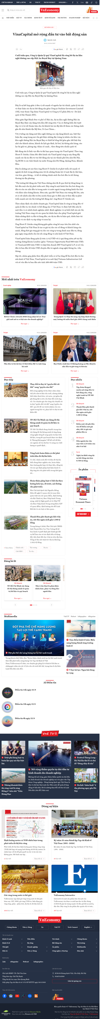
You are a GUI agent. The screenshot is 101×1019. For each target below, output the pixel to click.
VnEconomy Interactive (64, 895)
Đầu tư (19, 18)
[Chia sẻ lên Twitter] (70, 49)
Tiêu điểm (10, 18)
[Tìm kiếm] (8, 10)
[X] (77, 2)
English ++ (63, 2)
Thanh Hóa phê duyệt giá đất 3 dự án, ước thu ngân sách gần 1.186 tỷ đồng (45, 520)
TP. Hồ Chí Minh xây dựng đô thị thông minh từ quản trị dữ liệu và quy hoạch (44, 423)
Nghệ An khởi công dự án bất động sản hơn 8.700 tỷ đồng (85, 458)
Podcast (73, 616)
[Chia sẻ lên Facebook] (67, 49)
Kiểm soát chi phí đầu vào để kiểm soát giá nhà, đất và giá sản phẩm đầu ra (85, 428)
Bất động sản (88, 18)
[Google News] (96, 2)
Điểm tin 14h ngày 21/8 (25, 689)
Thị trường (62, 18)
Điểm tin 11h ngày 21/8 (25, 704)
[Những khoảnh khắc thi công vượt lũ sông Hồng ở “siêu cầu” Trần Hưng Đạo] (13, 775)
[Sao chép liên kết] (78, 49)
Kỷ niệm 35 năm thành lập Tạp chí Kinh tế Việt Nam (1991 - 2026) (73, 841)
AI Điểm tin (49, 682)
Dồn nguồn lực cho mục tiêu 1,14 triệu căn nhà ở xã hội (85, 443)
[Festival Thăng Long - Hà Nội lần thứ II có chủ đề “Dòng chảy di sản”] (86, 747)
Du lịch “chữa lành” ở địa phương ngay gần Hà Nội (85, 788)
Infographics (82, 616)
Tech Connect (49, 2)
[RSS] (36, 995)
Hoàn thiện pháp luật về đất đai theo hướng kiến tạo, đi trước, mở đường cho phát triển (46, 484)
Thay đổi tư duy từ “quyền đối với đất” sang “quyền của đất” (44, 385)
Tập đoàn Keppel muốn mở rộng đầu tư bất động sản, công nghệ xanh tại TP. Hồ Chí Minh (85, 392)
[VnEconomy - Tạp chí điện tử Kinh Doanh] (49, 919)
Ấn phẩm (83, 469)
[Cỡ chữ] (20, 49)
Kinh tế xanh (50, 18)
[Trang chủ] (3, 18)
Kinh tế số (38, 18)
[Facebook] (72, 2)
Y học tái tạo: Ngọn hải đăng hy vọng (80, 671)
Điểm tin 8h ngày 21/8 (25, 718)
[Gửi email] (74, 49)
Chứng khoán (7, 2)
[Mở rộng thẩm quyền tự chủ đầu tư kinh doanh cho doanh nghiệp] (49, 753)
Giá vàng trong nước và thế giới (18, 895)
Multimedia (10, 616)
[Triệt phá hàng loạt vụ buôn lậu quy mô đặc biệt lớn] (13, 747)
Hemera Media (35, 1011)
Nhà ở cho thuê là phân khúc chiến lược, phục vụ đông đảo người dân (46, 588)
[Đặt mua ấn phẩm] (92, 10)
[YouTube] (86, 2)
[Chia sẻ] (82, 49)
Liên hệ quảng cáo (74, 981)
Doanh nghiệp (74, 18)
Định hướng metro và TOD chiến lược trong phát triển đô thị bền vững (23, 841)
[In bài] (16, 49)
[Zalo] (82, 2)
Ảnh (4, 961)
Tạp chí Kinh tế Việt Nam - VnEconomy (84, 1014)
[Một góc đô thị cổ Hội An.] (50, 63)
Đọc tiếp (8, 380)
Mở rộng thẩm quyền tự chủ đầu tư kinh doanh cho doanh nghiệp (48, 771)
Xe (30, 2)
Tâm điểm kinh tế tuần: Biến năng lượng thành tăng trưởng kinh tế (80, 643)
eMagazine (91, 616)
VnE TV (37, 2)
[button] (31, 604)
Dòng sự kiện (50, 806)
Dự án (78, 452)
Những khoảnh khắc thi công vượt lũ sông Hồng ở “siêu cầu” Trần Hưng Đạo (12, 789)
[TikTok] (91, 2)
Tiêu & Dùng (21, 2)
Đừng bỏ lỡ (10, 561)
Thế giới (55, 285)
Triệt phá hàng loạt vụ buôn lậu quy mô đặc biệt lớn (13, 760)
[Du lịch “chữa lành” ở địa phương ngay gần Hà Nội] (86, 775)
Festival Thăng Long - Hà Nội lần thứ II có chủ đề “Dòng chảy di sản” (85, 760)
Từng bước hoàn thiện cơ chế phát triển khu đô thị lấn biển (45, 454)
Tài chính (28, 18)
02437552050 (59, 976)
